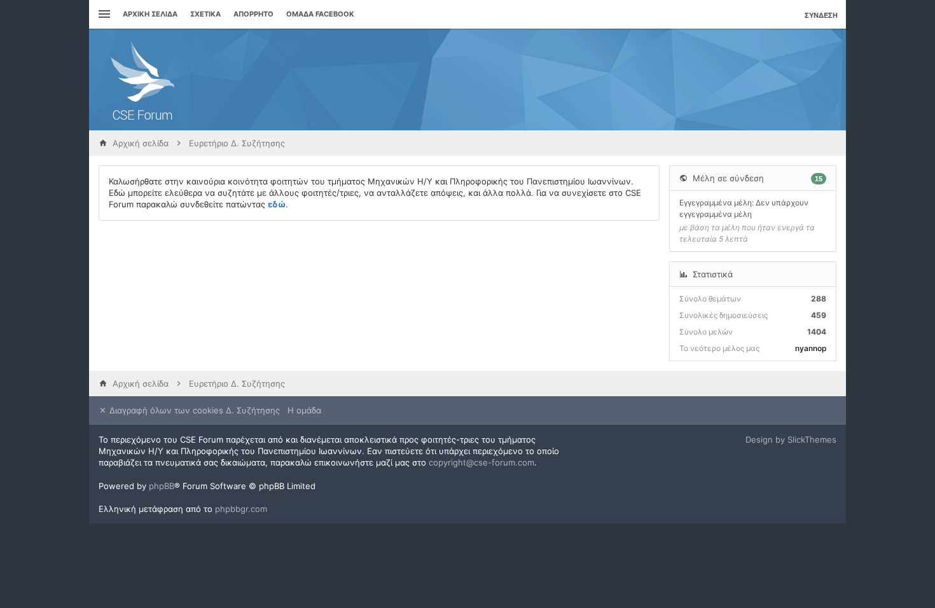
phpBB (161, 486)
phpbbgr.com (241, 509)
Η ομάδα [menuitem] (304, 410)
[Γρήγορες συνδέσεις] (102, 14)
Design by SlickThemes (790, 439)
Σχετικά (205, 14)
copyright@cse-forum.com (481, 462)
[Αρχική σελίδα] (142, 79)
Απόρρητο (253, 14)
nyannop (810, 348)
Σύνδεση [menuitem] (821, 15)
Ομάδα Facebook (320, 14)
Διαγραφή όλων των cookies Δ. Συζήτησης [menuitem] (193, 410)
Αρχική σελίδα (150, 14)
